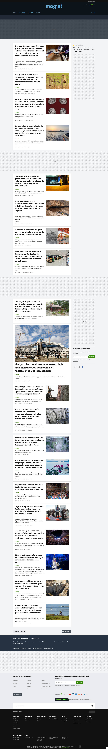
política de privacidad (75, 685)
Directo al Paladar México (53, 738)
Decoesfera (76, 720)
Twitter (92, 13)
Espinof (39, 720)
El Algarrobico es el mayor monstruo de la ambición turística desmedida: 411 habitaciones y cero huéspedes (39, 367)
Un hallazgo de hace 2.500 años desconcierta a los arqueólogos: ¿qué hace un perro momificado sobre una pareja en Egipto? (29, 390)
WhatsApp (61, 694)
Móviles (15, 683)
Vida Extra (27, 720)
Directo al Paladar (53, 718)
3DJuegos (27, 718)
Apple (34, 648)
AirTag (93, 49)
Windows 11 (44, 689)
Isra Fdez (20, 147)
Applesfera (15, 723)
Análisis (29, 648)
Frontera (87, 47)
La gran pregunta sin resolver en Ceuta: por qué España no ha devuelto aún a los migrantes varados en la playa (29, 510)
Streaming (23, 648)
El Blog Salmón (89, 718)
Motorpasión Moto (65, 720)
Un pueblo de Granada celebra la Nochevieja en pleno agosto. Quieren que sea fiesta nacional (29, 487)
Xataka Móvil (16, 720)
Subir (90, 712)
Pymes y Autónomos (88, 721)
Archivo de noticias (20, 631)
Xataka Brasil (16, 739)
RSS (79, 694)
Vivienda (30, 12)
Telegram (76, 694)
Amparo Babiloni (22, 93)
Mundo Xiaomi (16, 728)
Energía (29, 683)
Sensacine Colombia (39, 740)
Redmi (80, 51)
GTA (76, 51)
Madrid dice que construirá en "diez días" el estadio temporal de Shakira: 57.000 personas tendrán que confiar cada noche (29, 534)
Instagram (73, 694)
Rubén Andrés (21, 575)
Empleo (29, 689)
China (74, 47)
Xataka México (16, 737)
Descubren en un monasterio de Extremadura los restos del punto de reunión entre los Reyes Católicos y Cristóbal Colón (29, 441)
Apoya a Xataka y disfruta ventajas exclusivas (79, 699)
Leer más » (17, 66)
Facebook (94, 13)
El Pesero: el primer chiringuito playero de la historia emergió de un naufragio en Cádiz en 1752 (29, 232)
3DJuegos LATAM (29, 737)
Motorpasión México (64, 738)
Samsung (39, 648)
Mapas (14, 12)
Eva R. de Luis (21, 120)
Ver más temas (17, 694)
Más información (65, 747)
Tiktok (87, 694)
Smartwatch (86, 49)
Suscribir (91, 356)
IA (78, 47)
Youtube (70, 694)
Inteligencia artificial (48, 648)
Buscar (92, 706)
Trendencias (76, 718)
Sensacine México (41, 737)
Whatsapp (79, 49)
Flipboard (82, 694)
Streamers (22, 12)
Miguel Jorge (21, 68)
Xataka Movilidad (46, 683)
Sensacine (39, 718)
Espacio (43, 680)
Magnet (54, 6)
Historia (38, 12)
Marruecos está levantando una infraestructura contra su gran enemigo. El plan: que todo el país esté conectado (29, 584)
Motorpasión (64, 718)
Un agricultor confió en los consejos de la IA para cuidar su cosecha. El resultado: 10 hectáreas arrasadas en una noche (29, 79)
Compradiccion (77, 723)
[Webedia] (91, 1)
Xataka (15, 718)
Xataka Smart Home (16, 725)
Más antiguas (66, 631)
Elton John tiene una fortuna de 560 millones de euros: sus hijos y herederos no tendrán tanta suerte (30, 558)
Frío (82, 47)
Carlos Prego (21, 272)
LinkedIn (85, 694)
